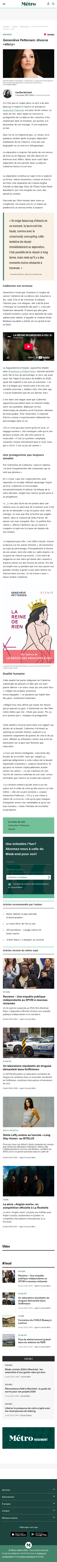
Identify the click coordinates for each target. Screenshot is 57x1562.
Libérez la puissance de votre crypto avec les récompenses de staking (27, 1409)
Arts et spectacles (10, 1130)
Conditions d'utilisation (26, 1556)
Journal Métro (26, 1376)
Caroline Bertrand (23, 92)
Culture (14, 26)
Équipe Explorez (26, 1415)
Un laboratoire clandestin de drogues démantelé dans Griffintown (27, 1067)
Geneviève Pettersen (13, 110)
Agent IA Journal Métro (28, 1019)
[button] (3, 4)
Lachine (21, 1316)
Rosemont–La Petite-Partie (22, 371)
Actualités (7, 1061)
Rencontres (24, 26)
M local (6, 1263)
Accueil (6, 26)
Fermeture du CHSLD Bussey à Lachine (35, 1321)
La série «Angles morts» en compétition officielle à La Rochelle (25, 1205)
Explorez (28, 1358)
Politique (6, 992)
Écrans (6, 1199)
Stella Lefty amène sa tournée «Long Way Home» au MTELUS (26, 1136)
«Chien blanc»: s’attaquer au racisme (25, 940)
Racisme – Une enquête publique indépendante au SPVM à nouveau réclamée (25, 999)
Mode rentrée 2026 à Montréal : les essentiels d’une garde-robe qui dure (25, 1371)
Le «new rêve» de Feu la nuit (21, 923)
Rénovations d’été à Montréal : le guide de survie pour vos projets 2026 (28, 1390)
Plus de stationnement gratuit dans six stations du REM (34, 1341)
